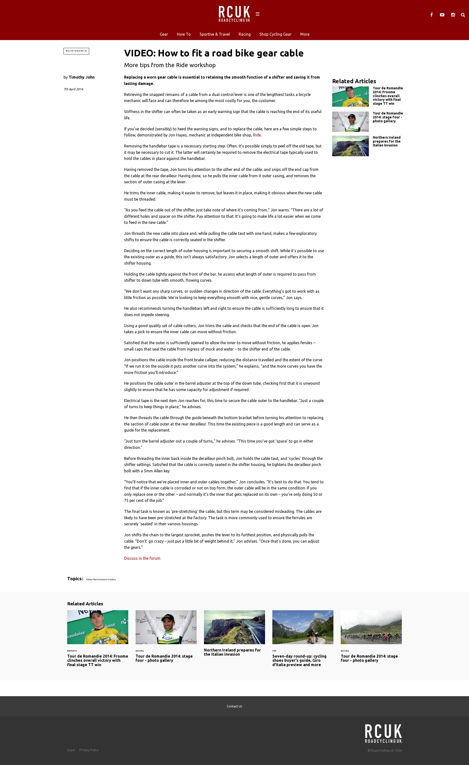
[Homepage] (383, 732)
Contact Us (234, 706)
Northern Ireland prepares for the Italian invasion (368, 146)
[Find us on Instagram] (452, 14)
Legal (71, 750)
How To (184, 34)
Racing (245, 34)
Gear (164, 34)
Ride (257, 135)
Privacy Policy (88, 750)
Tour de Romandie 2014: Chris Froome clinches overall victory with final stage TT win (368, 97)
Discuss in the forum (142, 558)
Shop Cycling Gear (275, 34)
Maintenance (76, 51)
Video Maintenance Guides (101, 579)
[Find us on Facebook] (431, 14)
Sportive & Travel (215, 34)
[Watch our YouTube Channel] (442, 14)
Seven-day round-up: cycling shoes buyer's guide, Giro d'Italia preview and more (302, 641)
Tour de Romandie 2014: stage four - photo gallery (368, 122)
